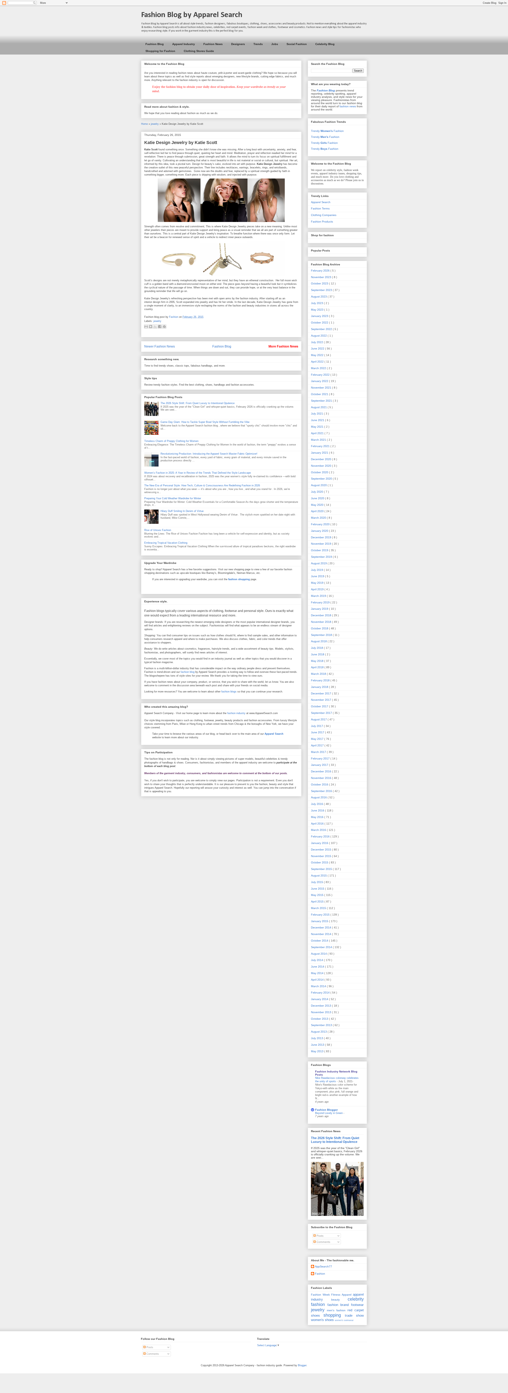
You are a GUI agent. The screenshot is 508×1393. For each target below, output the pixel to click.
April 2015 (317, 901)
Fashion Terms (320, 208)
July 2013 (317, 1038)
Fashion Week (320, 1294)
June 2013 (318, 1044)
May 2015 (317, 895)
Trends (258, 44)
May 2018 (317, 660)
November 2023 (321, 277)
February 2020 (320, 524)
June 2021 (318, 420)
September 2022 (322, 329)
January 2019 (320, 608)
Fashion (320, 1273)
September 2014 (322, 947)
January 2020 (320, 530)
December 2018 (321, 615)
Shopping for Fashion (160, 51)
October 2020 (320, 472)
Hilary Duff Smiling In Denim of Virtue (182, 511)
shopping (332, 1315)
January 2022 (320, 381)
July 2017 (317, 726)
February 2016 (320, 836)
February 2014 (320, 992)
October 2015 (320, 862)
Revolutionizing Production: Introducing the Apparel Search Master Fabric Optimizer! (209, 453)
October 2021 (320, 394)
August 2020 (319, 485)
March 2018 (319, 673)
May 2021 (317, 426)
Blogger (302, 1365)
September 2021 (322, 400)
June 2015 (318, 888)
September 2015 (322, 869)
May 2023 (317, 309)
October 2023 (320, 283)
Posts (319, 1235)
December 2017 (321, 693)
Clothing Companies (323, 215)
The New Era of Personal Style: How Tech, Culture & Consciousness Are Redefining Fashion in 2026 (202, 485)
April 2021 (317, 433)
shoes (315, 1315)
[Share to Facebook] (160, 326)
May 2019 (317, 582)
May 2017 (317, 738)
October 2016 (320, 784)
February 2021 (320, 446)
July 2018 (317, 647)
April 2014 (317, 979)
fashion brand (338, 1305)
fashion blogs (229, 691)
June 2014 (318, 966)
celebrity (356, 1299)
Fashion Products (322, 221)
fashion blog (187, 671)
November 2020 (321, 465)
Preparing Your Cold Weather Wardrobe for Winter (172, 498)
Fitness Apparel (341, 1294)
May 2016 (317, 817)
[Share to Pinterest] (164, 326)
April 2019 (317, 589)
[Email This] (146, 326)
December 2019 (321, 537)
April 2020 (317, 511)
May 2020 (317, 504)
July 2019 (317, 569)
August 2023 (319, 296)
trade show (354, 1315)
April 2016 (317, 823)
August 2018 (319, 641)
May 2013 (317, 1051)
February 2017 (320, 758)
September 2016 (322, 791)
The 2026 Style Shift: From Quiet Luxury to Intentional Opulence (198, 403)
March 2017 (319, 752)
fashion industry (236, 713)
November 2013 (321, 1012)
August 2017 (319, 719)
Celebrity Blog (325, 44)
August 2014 (319, 953)
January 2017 (320, 764)
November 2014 (321, 934)
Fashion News (213, 44)
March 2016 (319, 829)
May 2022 (317, 355)
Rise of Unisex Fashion (157, 530)
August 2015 (319, 875)
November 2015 (321, 856)
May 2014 (317, 973)
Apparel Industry (183, 44)
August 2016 (319, 797)
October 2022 (320, 322)
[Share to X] (155, 326)
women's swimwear (344, 1320)
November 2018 (321, 621)
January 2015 (320, 921)
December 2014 (321, 927)
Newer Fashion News (159, 346)
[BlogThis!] (151, 326)
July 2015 (317, 882)
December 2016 (321, 771)
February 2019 (320, 602)
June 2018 (318, 654)
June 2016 (318, 810)
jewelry (155, 123)
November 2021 (321, 387)
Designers (238, 44)
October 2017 (320, 706)
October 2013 (320, 1018)
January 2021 (320, 452)
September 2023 (322, 290)
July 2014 (317, 960)
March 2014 (319, 986)
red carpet (355, 1310)
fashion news (348, 106)
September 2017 (322, 712)
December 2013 (321, 1005)
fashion (318, 1304)
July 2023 (317, 303)
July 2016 (317, 803)
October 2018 (320, 628)
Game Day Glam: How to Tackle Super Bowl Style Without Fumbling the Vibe (205, 421)
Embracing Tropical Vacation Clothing (165, 542)
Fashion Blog (154, 44)
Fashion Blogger (326, 1109)
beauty (335, 1299)
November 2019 (321, 543)
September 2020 (322, 478)
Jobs (274, 44)
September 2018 (322, 634)
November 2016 (321, 778)
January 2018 (320, 686)
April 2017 (317, 745)
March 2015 (319, 908)
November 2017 (321, 699)
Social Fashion (297, 44)
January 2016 (320, 843)
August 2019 (319, 563)
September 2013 (322, 1025)
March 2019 (319, 595)
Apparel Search (320, 202)
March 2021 (319, 439)
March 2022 (319, 368)
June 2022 (318, 348)
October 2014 (320, 940)
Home (145, 123)
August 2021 (319, 407)
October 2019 (320, 550)
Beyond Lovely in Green (329, 1113)
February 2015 (320, 914)
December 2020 (321, 459)
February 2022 (320, 374)
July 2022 (317, 342)
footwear (357, 1305)
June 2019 (318, 576)
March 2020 (319, 517)
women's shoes (322, 1320)
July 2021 (317, 413)
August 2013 (319, 1031)
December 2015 (321, 849)
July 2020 (317, 491)
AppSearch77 (323, 1266)
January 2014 (320, 999)
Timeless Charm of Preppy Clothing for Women (171, 441)
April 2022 (317, 361)
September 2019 (322, 556)
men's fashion (336, 1310)
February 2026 (320, 270)
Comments (323, 1241)
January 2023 (320, 316)
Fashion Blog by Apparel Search (191, 15)
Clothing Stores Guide (199, 51)
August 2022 (319, 335)
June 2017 (318, 732)
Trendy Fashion (327, 130)
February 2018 (320, 680)
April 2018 (317, 667)
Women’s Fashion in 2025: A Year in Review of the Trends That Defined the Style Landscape (197, 472)
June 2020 (318, 498)
